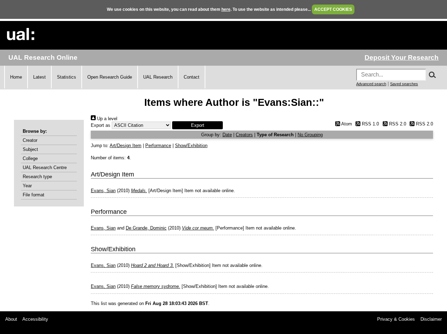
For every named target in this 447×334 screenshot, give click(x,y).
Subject (30, 149)
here (225, 9)
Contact (191, 77)
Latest (39, 77)
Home (16, 77)
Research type (37, 176)
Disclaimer (431, 319)
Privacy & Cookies (396, 319)
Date (227, 134)
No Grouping (310, 134)
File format (33, 194)
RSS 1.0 (369, 123)
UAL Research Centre (45, 167)
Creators (244, 134)
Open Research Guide (109, 77)
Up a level (106, 118)
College (30, 158)
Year (27, 185)
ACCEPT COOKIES (333, 9)
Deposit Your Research (402, 57)
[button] (197, 125)
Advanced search (371, 84)
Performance (158, 145)
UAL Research (158, 77)
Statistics (66, 77)
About (11, 319)
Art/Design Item (125, 145)
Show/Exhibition (191, 145)
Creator (30, 140)
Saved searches (404, 84)
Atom (346, 123)
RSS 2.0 (397, 123)
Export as (100, 125)
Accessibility (35, 319)
